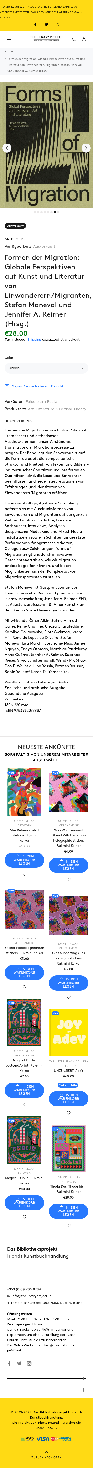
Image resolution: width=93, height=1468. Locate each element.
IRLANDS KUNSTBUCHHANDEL (18, 6)
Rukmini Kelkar (24, 820)
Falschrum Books (42, 401)
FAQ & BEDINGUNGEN (44, 12)
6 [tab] (51, 212)
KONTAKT (6, 17)
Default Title (68, 1085)
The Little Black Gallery (68, 1061)
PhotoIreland (48, 1422)
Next (86, 148)
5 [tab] (48, 212)
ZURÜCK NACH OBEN (46, 1457)
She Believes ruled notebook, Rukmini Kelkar (25, 835)
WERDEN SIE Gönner (71, 12)
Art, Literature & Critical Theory (57, 409)
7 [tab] (55, 212)
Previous (6, 148)
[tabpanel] (46, 145)
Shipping (34, 339)
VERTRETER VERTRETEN (14, 12)
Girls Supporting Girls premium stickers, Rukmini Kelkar (68, 958)
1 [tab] (35, 212)
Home (9, 51)
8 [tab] (58, 212)
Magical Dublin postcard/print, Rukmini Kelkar (24, 1065)
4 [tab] (45, 212)
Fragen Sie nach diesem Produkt (37, 386)
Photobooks (68, 1066)
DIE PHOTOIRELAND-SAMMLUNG (57, 6)
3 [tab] (41, 212)
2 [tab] (38, 212)
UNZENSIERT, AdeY (68, 1070)
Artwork (24, 825)
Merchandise (69, 825)
